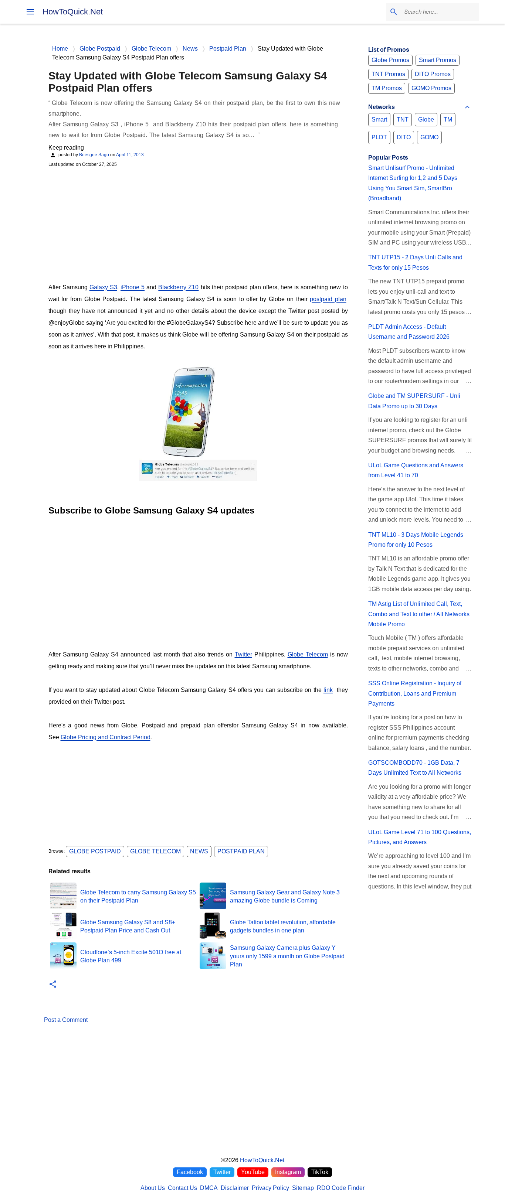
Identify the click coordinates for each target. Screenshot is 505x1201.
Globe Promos (390, 60)
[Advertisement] (198, 224)
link (328, 690)
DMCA (209, 1188)
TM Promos (387, 88)
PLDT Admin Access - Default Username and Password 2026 (409, 332)
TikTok (319, 1172)
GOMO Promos (431, 88)
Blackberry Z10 (178, 287)
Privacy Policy (270, 1188)
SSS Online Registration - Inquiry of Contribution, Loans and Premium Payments (414, 693)
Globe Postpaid (95, 851)
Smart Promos (437, 60)
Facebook (190, 1172)
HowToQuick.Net (73, 11)
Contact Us (182, 1188)
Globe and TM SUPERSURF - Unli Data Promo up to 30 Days (414, 401)
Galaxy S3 (103, 287)
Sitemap (303, 1188)
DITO (404, 137)
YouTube (253, 1172)
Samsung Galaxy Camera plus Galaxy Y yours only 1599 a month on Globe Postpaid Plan (287, 956)
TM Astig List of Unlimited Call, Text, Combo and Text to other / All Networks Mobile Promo (419, 614)
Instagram (288, 1172)
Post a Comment (66, 1020)
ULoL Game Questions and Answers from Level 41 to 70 (415, 470)
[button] (52, 985)
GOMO (429, 137)
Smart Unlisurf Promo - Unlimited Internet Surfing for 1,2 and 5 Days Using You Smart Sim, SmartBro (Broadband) (412, 183)
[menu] (30, 11)
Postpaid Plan (241, 851)
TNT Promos (388, 74)
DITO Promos (433, 74)
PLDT (379, 137)
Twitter (243, 654)
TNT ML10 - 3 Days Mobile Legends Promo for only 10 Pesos (415, 540)
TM (448, 119)
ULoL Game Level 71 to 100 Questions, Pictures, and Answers (419, 837)
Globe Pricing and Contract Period (105, 737)
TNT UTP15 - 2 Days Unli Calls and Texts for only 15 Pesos (415, 262)
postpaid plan (328, 299)
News (199, 851)
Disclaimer (235, 1188)
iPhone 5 (133, 287)
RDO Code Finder (341, 1188)
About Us (152, 1188)
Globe (426, 119)
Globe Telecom (308, 654)
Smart (379, 119)
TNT (403, 119)
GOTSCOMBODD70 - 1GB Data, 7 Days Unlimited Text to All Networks (414, 768)
